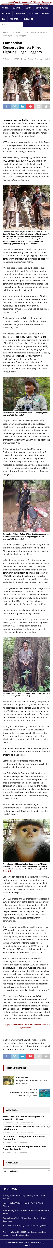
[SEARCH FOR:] (11, 24)
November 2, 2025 (11, 1122)
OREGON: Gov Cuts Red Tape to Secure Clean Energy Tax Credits (24, 1147)
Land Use (33, 13)
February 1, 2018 (12, 59)
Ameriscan (12, 1109)
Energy (28, 8)
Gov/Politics (42, 8)
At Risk (5, 8)
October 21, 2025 (11, 1142)
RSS (3, 19)
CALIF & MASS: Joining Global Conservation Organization (24, 1137)
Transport (20, 13)
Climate (16, 8)
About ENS (15, 19)
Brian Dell (7, 871)
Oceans (45, 13)
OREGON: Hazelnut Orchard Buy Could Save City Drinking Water (26, 1127)
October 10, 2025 (11, 1152)
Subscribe (28, 19)
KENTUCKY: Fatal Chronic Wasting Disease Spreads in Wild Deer (23, 1117)
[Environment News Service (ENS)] (26, 3)
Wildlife (6, 13)
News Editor (28, 59)
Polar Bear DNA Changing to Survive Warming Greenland (26, 1225)
